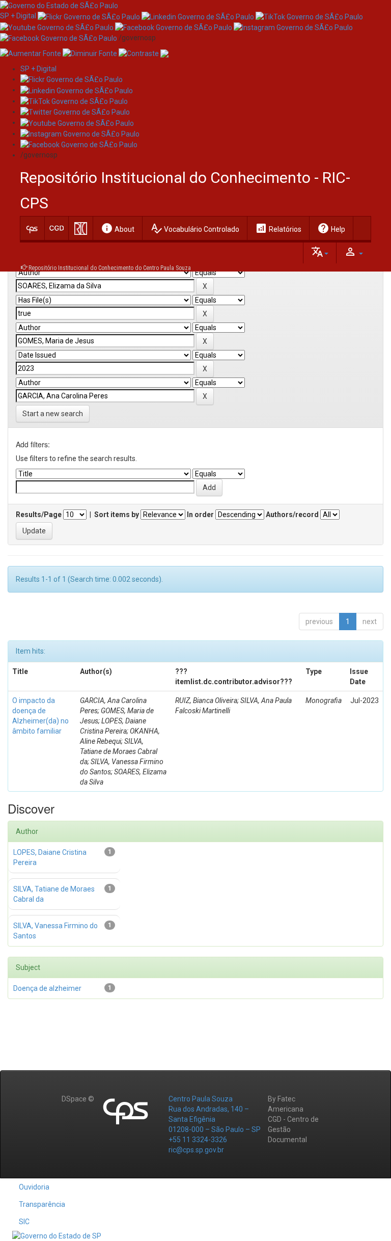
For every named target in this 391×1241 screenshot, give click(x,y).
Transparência (42, 1204)
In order (200, 514)
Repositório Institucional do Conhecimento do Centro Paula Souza (110, 268)
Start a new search (52, 414)
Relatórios (278, 228)
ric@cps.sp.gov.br (196, 1150)
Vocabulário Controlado (194, 228)
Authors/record (292, 514)
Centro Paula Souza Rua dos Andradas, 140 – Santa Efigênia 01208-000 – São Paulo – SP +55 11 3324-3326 (215, 1119)
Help (331, 228)
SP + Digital (18, 16)
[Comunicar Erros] (164, 53)
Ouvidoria (34, 1187)
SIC (24, 1222)
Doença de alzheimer (47, 988)
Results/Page (39, 514)
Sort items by (116, 514)
